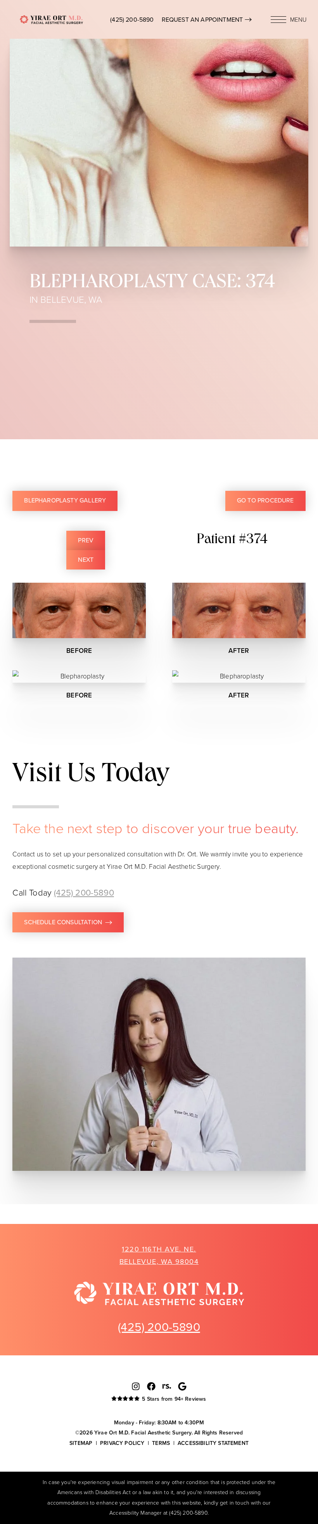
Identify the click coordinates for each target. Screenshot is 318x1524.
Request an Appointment (203, 19)
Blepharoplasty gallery (65, 500)
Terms (161, 1443)
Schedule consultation (63, 922)
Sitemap (80, 1443)
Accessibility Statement (213, 1443)
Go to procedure (265, 500)
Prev (85, 540)
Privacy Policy (122, 1443)
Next (85, 559)
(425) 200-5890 (132, 19)
